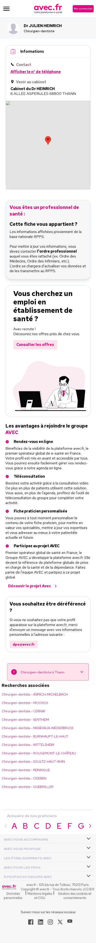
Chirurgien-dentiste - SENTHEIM (25, 719)
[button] (26, 838)
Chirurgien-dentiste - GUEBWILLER (27, 787)
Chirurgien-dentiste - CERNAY (23, 711)
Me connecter (83, 8)
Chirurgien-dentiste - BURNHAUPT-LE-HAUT (35, 736)
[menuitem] (48, 838)
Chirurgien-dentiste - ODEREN (24, 778)
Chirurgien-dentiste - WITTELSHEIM (28, 745)
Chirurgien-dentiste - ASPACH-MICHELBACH (35, 694)
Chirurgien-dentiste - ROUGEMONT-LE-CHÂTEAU (39, 753)
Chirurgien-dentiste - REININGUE (26, 770)
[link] (30, 923)
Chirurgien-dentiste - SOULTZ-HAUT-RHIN (33, 761)
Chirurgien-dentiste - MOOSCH (25, 703)
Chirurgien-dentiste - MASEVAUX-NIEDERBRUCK (37, 728)
